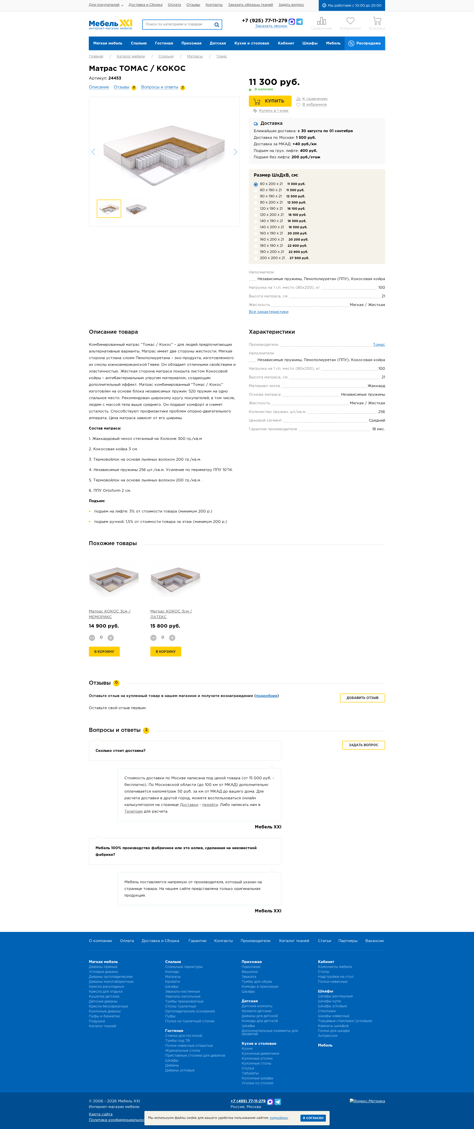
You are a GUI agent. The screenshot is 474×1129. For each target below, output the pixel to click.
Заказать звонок (271, 26)
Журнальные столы (182, 1050)
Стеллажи (327, 1011)
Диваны (172, 1065)
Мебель (333, 43)
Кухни (247, 1048)
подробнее (266, 696)
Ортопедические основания (190, 1011)
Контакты (214, 4)
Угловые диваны (103, 971)
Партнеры (347, 941)
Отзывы (193, 4)
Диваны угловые (180, 1070)
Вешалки (250, 971)
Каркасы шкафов (333, 1026)
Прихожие (251, 966)
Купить (274, 101)
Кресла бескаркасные (108, 1006)
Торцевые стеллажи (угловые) (345, 1021)
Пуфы (170, 1016)
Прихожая (191, 43)
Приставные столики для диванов (195, 1055)
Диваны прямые (103, 966)
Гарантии (197, 941)
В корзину (104, 652)
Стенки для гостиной (183, 1035)
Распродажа (368, 43)
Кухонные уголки (257, 1058)
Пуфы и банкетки (104, 1016)
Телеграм (133, 811)
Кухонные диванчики (260, 1053)
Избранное (350, 28)
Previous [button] (94, 152)
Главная (96, 56)
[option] (164, 151)
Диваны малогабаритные (111, 981)
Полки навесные (332, 981)
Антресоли (327, 1035)
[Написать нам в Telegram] (299, 22)
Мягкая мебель (107, 43)
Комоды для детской (260, 1021)
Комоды (172, 971)
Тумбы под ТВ (177, 1040)
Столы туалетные (180, 1006)
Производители (255, 941)
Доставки (189, 804)
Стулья (248, 1068)
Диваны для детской (260, 1016)
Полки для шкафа (334, 1030)
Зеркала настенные (182, 991)
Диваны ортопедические (111, 976)
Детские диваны (103, 1001)
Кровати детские (256, 1011)
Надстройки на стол (336, 976)
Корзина (377, 28)
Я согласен (313, 1118)
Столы (323, 971)
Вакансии (374, 941)
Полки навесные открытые (189, 1045)
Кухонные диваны (105, 1011)
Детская (218, 43)
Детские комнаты (257, 1006)
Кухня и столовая (252, 43)
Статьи (324, 941)
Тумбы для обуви (257, 981)
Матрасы (195, 56)
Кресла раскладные (106, 986)
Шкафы (310, 43)
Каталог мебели (131, 56)
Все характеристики (268, 311)
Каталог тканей (294, 941)
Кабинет (286, 43)
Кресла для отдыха (105, 991)
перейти (210, 804)
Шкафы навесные (333, 1016)
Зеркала (249, 976)
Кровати (172, 981)
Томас (221, 56)
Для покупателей (104, 4)
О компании (100, 941)
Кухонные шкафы (257, 1078)
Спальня (139, 43)
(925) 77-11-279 (264, 21)
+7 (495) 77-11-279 (248, 1101)
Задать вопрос (291, 4)
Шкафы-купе (329, 1001)
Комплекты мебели (335, 966)
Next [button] (235, 152)
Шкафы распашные (335, 996)
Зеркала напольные (182, 996)
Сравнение (321, 28)
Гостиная (164, 43)
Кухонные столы (256, 1063)
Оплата (174, 4)
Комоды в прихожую (260, 986)
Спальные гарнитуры (184, 966)
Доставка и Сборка (145, 4)
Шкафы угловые (332, 1006)
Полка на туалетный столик (190, 1021)
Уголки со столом (257, 1083)
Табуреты (250, 1073)
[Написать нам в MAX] (292, 22)
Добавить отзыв (362, 698)
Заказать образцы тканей (250, 4)
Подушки (97, 1021)
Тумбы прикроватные (184, 1001)
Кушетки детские (104, 996)
